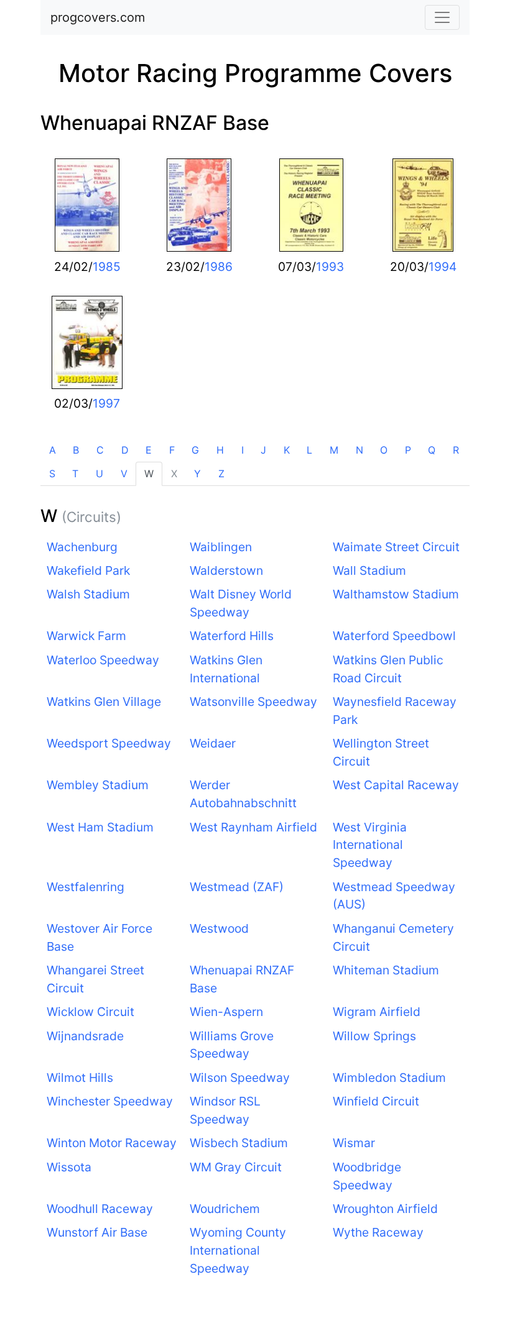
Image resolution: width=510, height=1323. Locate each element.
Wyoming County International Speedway (238, 1250)
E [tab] (149, 450)
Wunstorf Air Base (97, 1232)
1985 (107, 266)
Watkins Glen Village (104, 701)
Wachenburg (82, 546)
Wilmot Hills (80, 1077)
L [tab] (309, 450)
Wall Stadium (369, 570)
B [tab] (76, 450)
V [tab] (124, 473)
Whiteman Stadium (386, 970)
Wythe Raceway (378, 1232)
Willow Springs (374, 1035)
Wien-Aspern (226, 1011)
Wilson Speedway (240, 1077)
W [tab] (149, 473)
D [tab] (125, 450)
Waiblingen (221, 546)
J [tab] (263, 450)
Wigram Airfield (376, 1011)
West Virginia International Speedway (370, 845)
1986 (219, 266)
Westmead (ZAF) (237, 886)
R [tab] (456, 450)
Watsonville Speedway (253, 701)
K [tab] (287, 450)
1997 (106, 403)
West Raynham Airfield (253, 827)
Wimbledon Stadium (389, 1077)
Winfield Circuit (376, 1101)
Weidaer (213, 743)
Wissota (69, 1167)
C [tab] (100, 450)
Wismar (354, 1142)
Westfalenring (85, 886)
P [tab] (408, 450)
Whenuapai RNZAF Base (154, 123)
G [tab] (195, 450)
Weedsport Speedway (109, 743)
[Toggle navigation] (442, 17)
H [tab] (220, 450)
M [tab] (334, 450)
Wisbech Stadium (239, 1142)
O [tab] (383, 450)
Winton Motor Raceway (112, 1142)
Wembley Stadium (98, 784)
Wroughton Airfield (385, 1208)
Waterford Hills (232, 635)
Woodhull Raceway (100, 1208)
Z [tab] (221, 473)
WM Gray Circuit (236, 1167)
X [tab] (174, 473)
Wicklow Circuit (90, 1011)
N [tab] (359, 450)
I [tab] (242, 450)
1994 (443, 266)
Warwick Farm (86, 635)
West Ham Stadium (100, 827)
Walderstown (226, 570)
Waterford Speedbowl (394, 635)
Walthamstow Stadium (396, 594)
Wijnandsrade (85, 1035)
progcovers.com (97, 17)
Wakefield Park (88, 570)
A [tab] (52, 450)
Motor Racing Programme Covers (255, 73)
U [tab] (99, 473)
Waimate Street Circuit (396, 546)
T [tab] (75, 473)
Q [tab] (431, 450)
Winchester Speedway (110, 1101)
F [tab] (172, 450)
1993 (330, 266)
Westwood (219, 928)
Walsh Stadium (88, 594)
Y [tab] (197, 473)
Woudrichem (225, 1208)
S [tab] (52, 473)
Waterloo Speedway (103, 659)
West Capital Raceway (396, 784)
